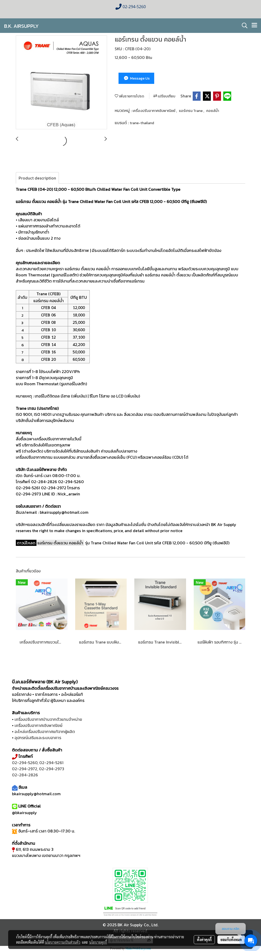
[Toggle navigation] (254, 25)
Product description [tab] (37, 178)
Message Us (139, 78)
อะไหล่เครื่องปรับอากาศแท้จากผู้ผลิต (45, 731)
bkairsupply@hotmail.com (36, 794)
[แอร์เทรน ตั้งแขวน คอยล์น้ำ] (61, 83)
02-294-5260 (24, 763)
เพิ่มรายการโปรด (131, 96)
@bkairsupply (24, 812)
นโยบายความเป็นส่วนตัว (62, 942)
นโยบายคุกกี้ (98, 942)
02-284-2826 (25, 775)
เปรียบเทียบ (166, 96)
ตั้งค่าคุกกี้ (204, 939)
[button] (243, 25)
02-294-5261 (51, 763)
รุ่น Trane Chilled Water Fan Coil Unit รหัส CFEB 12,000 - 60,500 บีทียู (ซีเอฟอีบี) (133, 543)
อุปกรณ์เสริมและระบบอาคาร (38, 738)
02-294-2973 (51, 769)
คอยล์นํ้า (212, 110)
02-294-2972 (24, 769)
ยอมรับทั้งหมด (231, 939)
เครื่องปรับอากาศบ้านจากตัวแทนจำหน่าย (48, 719)
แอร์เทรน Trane (191, 110)
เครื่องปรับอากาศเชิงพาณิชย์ (154, 110)
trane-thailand (142, 123)
